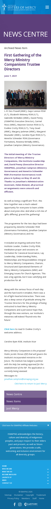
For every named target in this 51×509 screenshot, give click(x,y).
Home (4, 466)
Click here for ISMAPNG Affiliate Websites (19, 425)
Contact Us (7, 483)
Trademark (41, 495)
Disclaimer (18, 495)
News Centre (14, 394)
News (4, 480)
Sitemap (8, 495)
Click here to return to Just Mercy (31, 383)
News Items (13, 401)
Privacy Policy (13, 498)
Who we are (7, 469)
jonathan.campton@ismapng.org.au (21, 379)
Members (26, 498)
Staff (34, 498)
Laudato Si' (7, 477)
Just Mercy (12, 408)
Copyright (30, 495)
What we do (7, 472)
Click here (9, 329)
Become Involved (9, 475)
